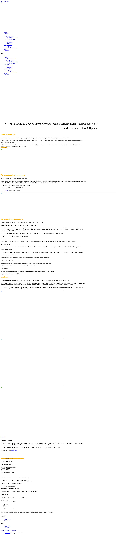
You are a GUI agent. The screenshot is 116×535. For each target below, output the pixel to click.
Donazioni (9, 42)
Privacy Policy (7, 519)
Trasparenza (7, 520)
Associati (9, 43)
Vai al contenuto (5, 1)
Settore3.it (7, 533)
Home (5, 32)
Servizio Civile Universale (10, 47)
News (5, 49)
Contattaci (6, 50)
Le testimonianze (11, 39)
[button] (58, 53)
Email (2, 515)
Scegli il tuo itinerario (12, 38)
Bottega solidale (8, 45)
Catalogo (9, 46)
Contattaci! (14, 450)
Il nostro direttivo (11, 35)
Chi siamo (6, 33)
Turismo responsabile (9, 36)
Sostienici (6, 40)
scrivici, (7, 190)
